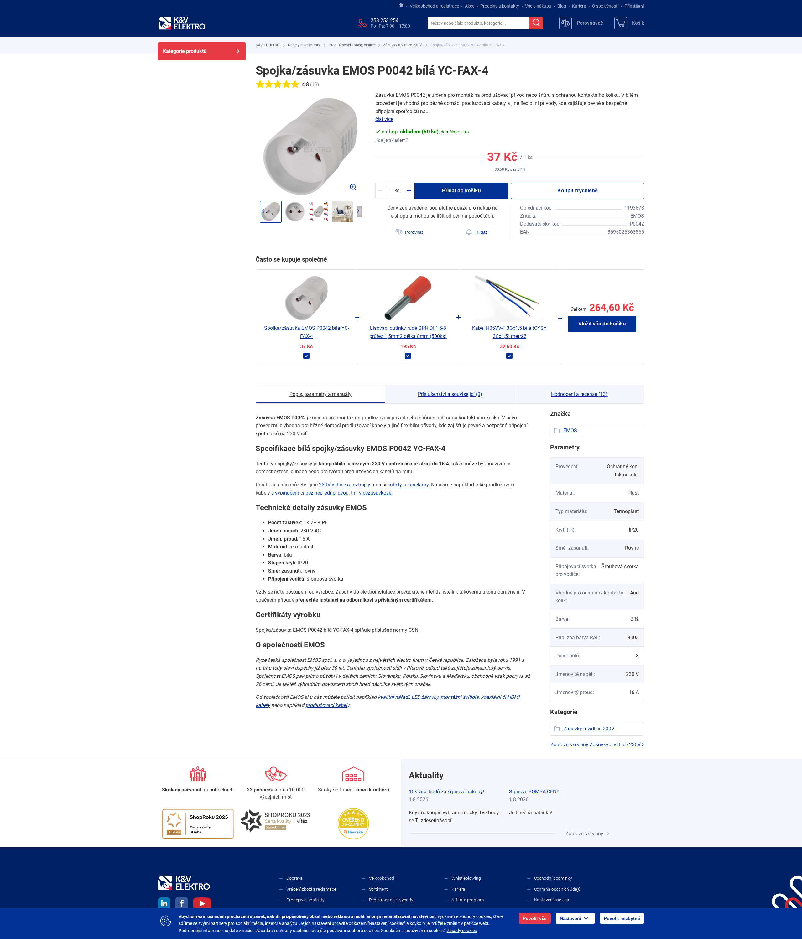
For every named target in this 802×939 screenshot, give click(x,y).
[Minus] (381, 191)
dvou (343, 493)
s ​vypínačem (285, 493)
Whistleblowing (466, 878)
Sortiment (378, 889)
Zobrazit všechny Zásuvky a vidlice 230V (595, 745)
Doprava (294, 878)
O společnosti (605, 5)
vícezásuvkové (375, 493)
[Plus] (409, 191)
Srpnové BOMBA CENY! (535, 792)
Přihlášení (634, 5)
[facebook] (181, 904)
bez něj (313, 493)
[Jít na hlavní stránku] (401, 5)
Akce (469, 5)
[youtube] (202, 904)
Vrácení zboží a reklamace (311, 889)
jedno (329, 493)
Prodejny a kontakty (499, 5)
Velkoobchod (381, 878)
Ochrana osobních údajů (557, 889)
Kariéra (579, 5)
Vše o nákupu (538, 5)
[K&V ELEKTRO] (181, 23)
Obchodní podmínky (553, 878)
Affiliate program (467, 899)
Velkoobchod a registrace (434, 5)
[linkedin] (164, 904)
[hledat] (536, 23)
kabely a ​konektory (408, 485)
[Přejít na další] (358, 211)
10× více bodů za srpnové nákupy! (446, 792)
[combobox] (478, 23)
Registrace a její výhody (391, 899)
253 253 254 (384, 20)
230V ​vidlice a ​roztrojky (344, 485)
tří (353, 493)
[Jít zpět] (263, 211)
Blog (561, 5)
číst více (384, 119)
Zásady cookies (462, 930)
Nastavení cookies (551, 899)
